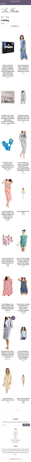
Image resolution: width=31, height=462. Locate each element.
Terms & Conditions (15, 440)
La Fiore (19, 459)
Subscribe (26, 425)
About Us (15, 432)
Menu (4, 3)
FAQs (15, 436)
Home (2, 17)
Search (15, 438)
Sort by (3, 23)
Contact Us (15, 434)
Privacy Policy (15, 442)
